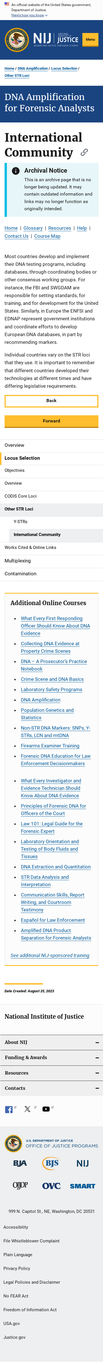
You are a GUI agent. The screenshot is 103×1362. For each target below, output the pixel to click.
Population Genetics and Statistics (47, 713)
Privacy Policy (16, 1268)
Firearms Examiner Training (50, 746)
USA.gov (11, 1323)
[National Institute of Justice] (82, 1168)
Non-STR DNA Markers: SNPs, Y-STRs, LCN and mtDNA (55, 731)
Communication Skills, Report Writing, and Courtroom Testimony (52, 902)
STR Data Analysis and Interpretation (45, 880)
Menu (90, 39)
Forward (51, 421)
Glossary (33, 228)
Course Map (47, 236)
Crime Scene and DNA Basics (52, 679)
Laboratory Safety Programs (51, 689)
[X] (29, 1111)
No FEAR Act (15, 1296)
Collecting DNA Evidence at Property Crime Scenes (50, 647)
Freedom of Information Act (30, 1309)
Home (9, 68)
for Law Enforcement (53, 920)
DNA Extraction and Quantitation (56, 867)
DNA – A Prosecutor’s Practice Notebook (54, 665)
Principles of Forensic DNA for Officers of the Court (53, 809)
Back (51, 400)
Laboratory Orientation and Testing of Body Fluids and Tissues (50, 849)
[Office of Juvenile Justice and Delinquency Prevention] (20, 1191)
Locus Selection (64, 68)
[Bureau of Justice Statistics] (51, 1171)
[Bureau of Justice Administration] (20, 1168)
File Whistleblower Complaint (31, 1241)
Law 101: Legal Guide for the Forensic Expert (52, 827)
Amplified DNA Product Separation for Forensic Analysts (56, 934)
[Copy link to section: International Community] (81, 151)
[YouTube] (48, 1111)
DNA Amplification (33, 68)
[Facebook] (11, 1111)
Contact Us (17, 236)
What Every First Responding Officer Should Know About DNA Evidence (55, 625)
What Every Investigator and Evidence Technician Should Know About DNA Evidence (51, 788)
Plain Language (17, 1254)
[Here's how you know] (51, 10)
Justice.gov (14, 1337)
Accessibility (15, 1227)
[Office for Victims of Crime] (51, 1190)
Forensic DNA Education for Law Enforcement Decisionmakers (56, 759)
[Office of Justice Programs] (17, 40)
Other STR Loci (17, 75)
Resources (59, 228)
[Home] (56, 39)
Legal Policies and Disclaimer (31, 1282)
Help (82, 228)
